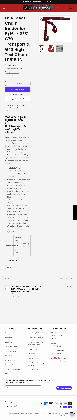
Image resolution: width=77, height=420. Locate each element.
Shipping (7, 68)
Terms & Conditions (34, 370)
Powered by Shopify (26, 413)
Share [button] (9, 267)
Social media (9, 365)
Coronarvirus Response (35, 338)
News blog (8, 356)
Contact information (66, 415)
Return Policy (32, 354)
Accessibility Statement (35, 333)
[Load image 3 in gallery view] (59, 48)
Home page (9, 338)
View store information (14, 111)
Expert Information (11, 351)
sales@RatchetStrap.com (59, 358)
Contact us (8, 342)
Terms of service (57, 413)
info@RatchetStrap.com (58, 361)
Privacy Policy (32, 349)
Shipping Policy (33, 358)
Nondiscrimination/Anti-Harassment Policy (36, 343)
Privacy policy (47, 413)
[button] (4, 8)
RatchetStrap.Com (16, 413)
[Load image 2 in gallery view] (51, 48)
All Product (8, 374)
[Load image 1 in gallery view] (42, 48)
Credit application (11, 347)
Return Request (10, 360)
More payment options (18, 94)
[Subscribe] (38, 387)
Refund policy (37, 413)
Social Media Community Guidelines (36, 364)
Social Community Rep (12, 369)
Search (7, 333)
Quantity (7, 72)
